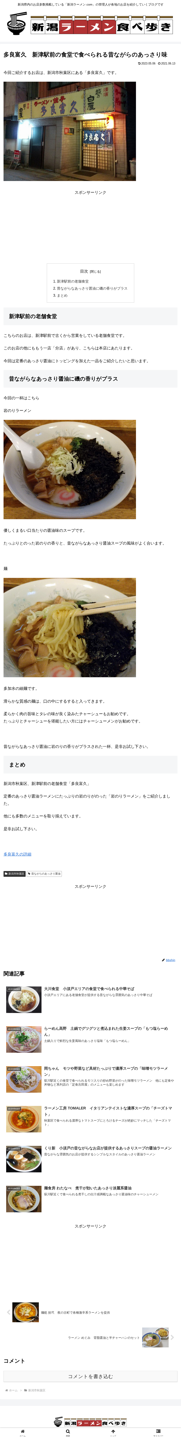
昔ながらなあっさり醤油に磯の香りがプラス (92, 288)
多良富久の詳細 (17, 854)
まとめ (62, 295)
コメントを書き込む (90, 1376)
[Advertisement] (90, 227)
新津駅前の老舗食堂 (73, 281)
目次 (84, 271)
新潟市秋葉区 (16, 873)
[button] (167, 781)
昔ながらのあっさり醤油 (45, 873)
